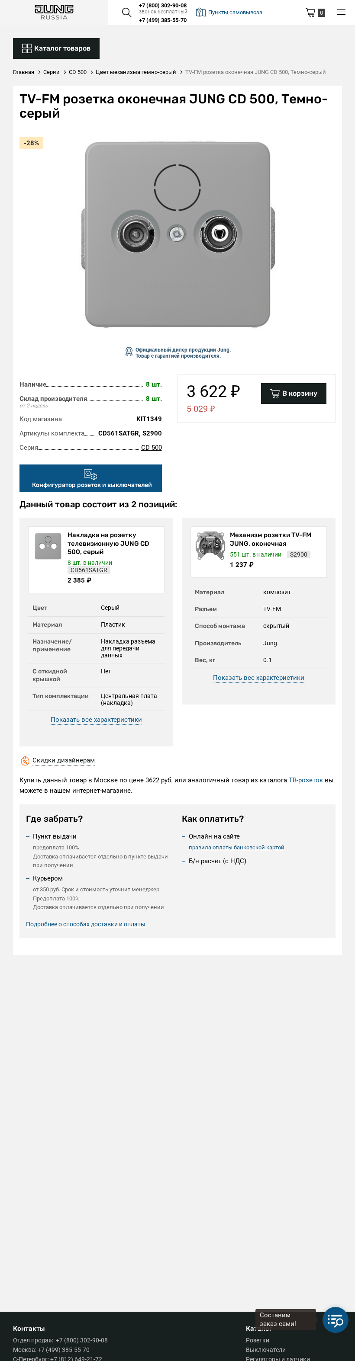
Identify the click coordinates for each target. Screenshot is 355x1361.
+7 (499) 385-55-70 (163, 20)
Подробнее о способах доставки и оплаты (85, 924)
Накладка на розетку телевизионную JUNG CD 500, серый (108, 543)
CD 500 (151, 448)
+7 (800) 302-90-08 (163, 5)
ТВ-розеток (306, 780)
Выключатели (266, 1349)
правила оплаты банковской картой (236, 847)
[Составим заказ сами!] (336, 1320)
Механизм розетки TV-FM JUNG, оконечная (270, 539)
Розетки (257, 1340)
